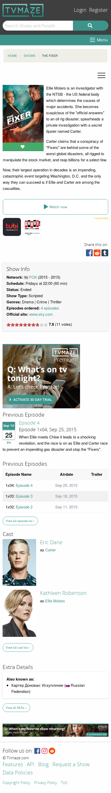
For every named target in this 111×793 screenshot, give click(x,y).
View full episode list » (20, 521)
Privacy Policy (45, 783)
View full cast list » (18, 647)
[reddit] (97, 254)
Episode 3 (24, 496)
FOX (33, 277)
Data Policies (18, 773)
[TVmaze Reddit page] (52, 751)
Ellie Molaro (55, 600)
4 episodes (50, 308)
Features (13, 765)
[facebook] (89, 254)
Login (80, 10)
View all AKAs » (16, 708)
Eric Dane (51, 542)
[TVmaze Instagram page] (44, 751)
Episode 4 (29, 423)
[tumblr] (104, 254)
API (30, 765)
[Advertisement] (41, 376)
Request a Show (71, 765)
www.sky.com (41, 314)
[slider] (27, 325)
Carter (50, 549)
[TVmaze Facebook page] (37, 751)
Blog (43, 765)
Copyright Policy (16, 783)
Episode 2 (24, 506)
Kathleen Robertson (63, 593)
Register (98, 10)
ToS (64, 783)
